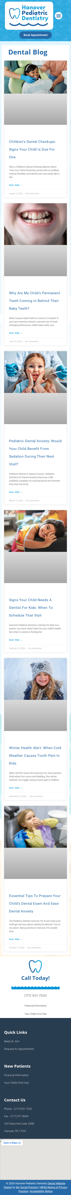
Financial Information (36, 1005)
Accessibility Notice (41, 1191)
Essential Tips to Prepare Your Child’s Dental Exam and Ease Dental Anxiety (35, 903)
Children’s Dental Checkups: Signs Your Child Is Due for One (32, 149)
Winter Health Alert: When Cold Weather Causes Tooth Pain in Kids (35, 755)
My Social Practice (27, 1187)
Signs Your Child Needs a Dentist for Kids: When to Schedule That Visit (31, 607)
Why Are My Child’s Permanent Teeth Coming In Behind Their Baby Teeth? (34, 300)
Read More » (15, 185)
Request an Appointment (19, 1049)
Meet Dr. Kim (11, 1041)
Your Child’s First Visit (36, 1014)
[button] (58, 15)
